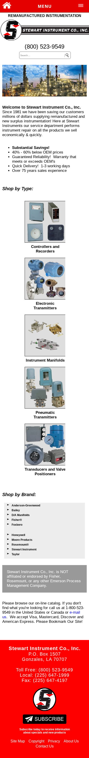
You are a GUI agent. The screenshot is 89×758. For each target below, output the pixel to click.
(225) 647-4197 (50, 680)
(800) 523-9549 (44, 46)
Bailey (16, 510)
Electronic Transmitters (45, 305)
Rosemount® (20, 544)
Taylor (16, 554)
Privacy (54, 741)
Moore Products (22, 539)
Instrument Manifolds (45, 360)
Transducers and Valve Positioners (45, 471)
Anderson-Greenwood (26, 505)
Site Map (17, 741)
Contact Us (45, 746)
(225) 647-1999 (52, 675)
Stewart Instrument (24, 549)
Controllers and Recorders (45, 248)
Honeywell (18, 535)
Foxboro (17, 524)
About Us (71, 741)
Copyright (36, 741)
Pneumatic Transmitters (45, 414)
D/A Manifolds (21, 515)
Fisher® (17, 520)
